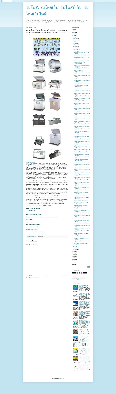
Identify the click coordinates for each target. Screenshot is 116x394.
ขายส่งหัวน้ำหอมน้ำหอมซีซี (83, 329)
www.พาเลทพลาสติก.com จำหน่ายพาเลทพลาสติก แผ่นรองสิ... (81, 213)
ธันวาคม (75, 38)
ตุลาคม (75, 41)
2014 (74, 256)
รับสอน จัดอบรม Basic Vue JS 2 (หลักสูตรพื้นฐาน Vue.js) (84, 286)
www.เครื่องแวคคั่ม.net (30, 162)
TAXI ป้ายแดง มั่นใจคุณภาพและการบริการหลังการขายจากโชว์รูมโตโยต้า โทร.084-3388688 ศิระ (84, 357)
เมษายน (75, 51)
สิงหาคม (75, 44)
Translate (81, 279)
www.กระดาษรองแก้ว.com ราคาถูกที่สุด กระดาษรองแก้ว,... (81, 86)
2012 (74, 259)
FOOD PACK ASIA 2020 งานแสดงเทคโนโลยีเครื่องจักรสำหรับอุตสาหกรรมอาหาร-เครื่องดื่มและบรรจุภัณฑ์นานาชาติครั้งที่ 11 (84, 322)
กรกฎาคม (76, 46)
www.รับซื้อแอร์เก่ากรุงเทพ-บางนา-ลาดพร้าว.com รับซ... (80, 71)
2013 (74, 257)
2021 (74, 32)
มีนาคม (75, 246)
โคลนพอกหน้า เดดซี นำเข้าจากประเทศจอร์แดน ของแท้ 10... (81, 160)
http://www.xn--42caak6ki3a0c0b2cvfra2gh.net (35, 232)
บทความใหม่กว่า (29, 275)
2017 (74, 251)
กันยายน (75, 43)
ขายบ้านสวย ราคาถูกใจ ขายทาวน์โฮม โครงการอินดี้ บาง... (81, 206)
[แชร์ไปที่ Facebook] (42, 236)
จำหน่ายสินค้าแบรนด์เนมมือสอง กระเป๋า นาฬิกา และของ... (81, 203)
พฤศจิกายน (76, 40)
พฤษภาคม (76, 49)
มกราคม (75, 249)
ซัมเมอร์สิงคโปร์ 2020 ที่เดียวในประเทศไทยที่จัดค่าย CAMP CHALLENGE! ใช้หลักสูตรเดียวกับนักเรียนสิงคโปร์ (84, 313)
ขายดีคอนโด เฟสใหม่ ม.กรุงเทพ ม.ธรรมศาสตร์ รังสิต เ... (79, 63)
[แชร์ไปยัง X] (41, 236)
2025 (74, 29)
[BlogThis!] (40, 236)
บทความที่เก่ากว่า (64, 275)
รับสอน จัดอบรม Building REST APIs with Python (84, 365)
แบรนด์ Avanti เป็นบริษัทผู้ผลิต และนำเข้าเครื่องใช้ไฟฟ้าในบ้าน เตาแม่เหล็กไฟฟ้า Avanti (84, 294)
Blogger (62, 378)
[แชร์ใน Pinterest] (44, 236)
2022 (74, 30)
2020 (74, 34)
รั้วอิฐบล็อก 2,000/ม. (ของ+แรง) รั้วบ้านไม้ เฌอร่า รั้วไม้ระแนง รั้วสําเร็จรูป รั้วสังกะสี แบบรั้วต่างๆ (84, 349)
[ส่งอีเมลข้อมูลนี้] (39, 236)
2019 (74, 35)
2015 (74, 254)
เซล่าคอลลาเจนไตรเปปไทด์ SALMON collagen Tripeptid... (80, 101)
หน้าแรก (46, 275)
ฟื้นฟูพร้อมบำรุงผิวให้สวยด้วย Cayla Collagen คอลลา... (80, 147)
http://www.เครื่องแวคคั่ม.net (31, 229)
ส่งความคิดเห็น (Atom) (35, 277)
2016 (74, 253)
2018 (74, 37)
